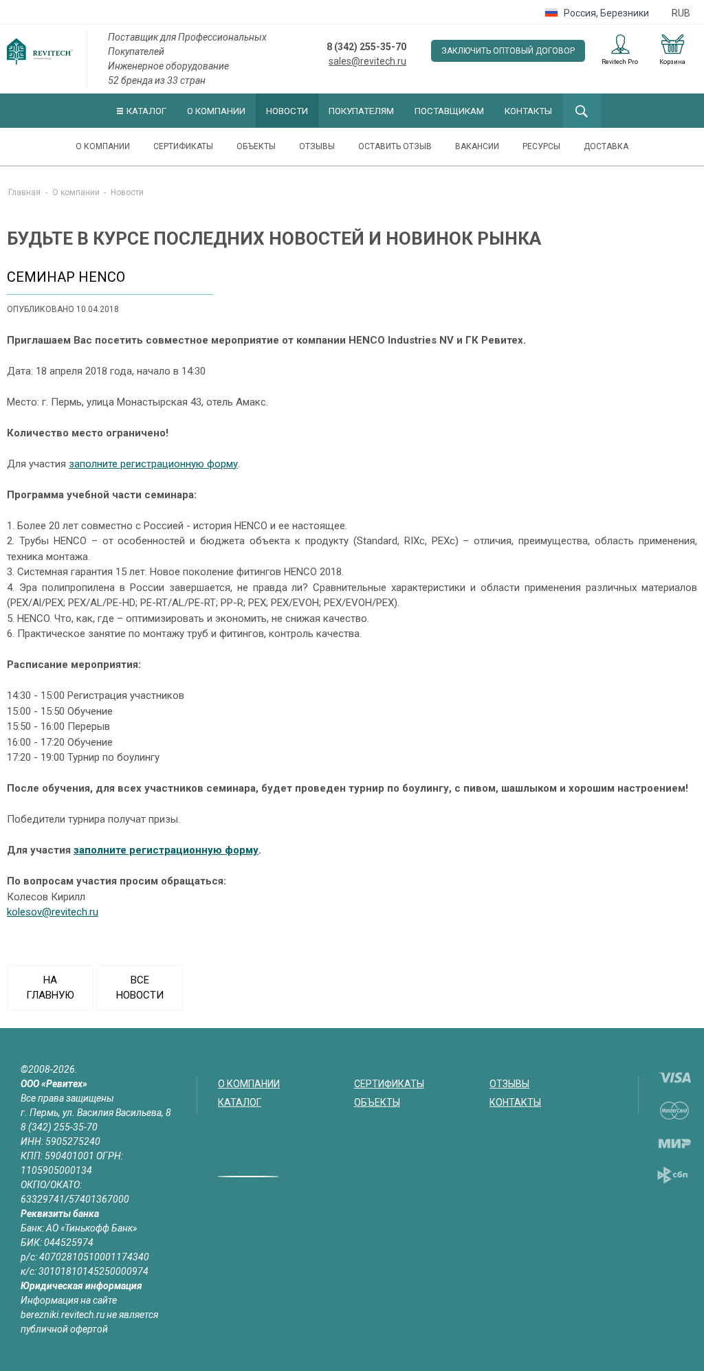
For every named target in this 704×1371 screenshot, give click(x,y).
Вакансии (477, 146)
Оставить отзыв (395, 146)
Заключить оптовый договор (508, 51)
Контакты (528, 110)
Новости (287, 110)
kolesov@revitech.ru (52, 912)
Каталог (146, 110)
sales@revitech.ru (367, 61)
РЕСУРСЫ (541, 146)
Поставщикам (449, 110)
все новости (140, 988)
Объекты (256, 146)
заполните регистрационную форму (153, 464)
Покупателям (361, 110)
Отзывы (317, 146)
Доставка (606, 146)
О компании (216, 110)
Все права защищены (67, 1098)
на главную (50, 988)
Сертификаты (183, 146)
